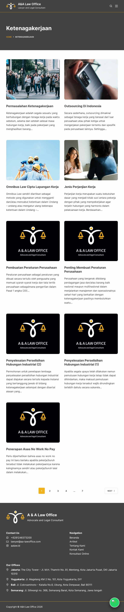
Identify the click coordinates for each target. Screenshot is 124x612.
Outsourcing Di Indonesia (82, 106)
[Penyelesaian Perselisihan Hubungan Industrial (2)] (33, 334)
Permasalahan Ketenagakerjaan (29, 106)
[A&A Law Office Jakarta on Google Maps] (62, 572)
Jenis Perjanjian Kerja (80, 187)
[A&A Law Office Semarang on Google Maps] (62, 590)
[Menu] (116, 6)
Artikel (73, 541)
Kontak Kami (77, 549)
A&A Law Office (29, 4)
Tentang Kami (77, 545)
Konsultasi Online (79, 553)
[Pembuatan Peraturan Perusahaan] (33, 241)
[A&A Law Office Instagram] (23, 546)
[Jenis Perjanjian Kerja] (91, 160)
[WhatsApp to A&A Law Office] (23, 538)
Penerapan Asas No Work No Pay (30, 449)
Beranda (74, 537)
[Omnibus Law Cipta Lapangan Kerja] (33, 160)
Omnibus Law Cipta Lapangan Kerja (32, 187)
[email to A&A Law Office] (23, 542)
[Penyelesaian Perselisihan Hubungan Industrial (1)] (91, 334)
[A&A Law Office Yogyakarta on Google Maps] (62, 579)
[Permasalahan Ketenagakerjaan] (33, 79)
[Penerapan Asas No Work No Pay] (33, 422)
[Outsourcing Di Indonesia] (91, 79)
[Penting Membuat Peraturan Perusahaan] (91, 241)
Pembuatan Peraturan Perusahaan (31, 267)
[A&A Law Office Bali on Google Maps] (62, 585)
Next (110, 491)
